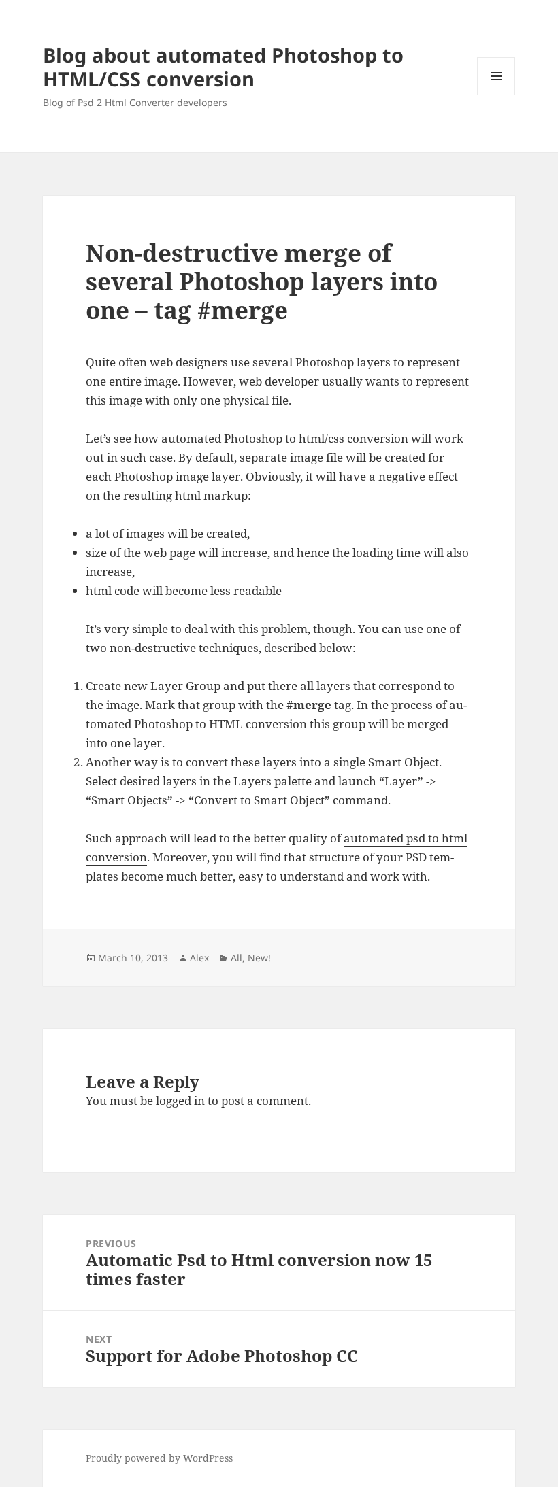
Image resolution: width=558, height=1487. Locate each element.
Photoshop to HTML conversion (220, 724)
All (236, 957)
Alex (199, 957)
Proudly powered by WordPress (159, 1458)
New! (259, 957)
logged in (180, 1100)
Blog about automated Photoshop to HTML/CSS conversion (223, 66)
